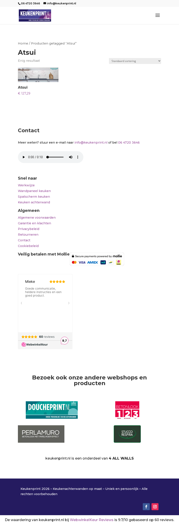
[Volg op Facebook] (146, 506)
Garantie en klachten (34, 223)
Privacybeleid (28, 229)
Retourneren (28, 235)
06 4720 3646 (129, 142)
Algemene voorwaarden (37, 218)
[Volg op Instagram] (154, 506)
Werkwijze (26, 185)
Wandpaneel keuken (34, 191)
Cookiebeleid (28, 246)
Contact (24, 240)
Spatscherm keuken (34, 197)
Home (23, 43)
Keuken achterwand (34, 202)
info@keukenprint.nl (90, 142)
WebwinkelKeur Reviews (92, 520)
